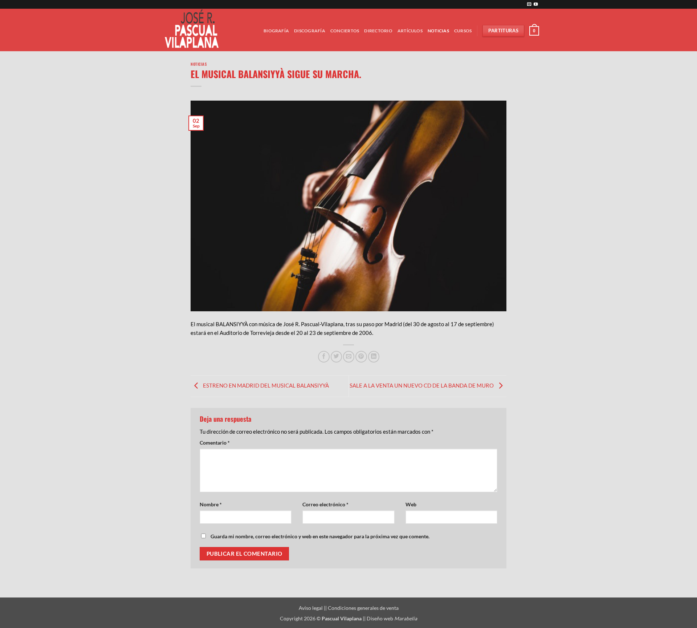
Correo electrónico (325, 504)
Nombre (211, 504)
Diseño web (392, 618)
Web (410, 504)
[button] (534, 31)
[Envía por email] (348, 356)
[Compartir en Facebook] (323, 356)
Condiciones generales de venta (363, 608)
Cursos (463, 30)
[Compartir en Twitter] (336, 356)
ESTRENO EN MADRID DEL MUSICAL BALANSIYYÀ (265, 385)
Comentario (215, 442)
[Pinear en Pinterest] (361, 356)
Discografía (309, 30)
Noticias (438, 30)
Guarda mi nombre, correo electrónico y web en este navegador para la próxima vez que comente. (320, 536)
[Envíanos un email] (529, 4)
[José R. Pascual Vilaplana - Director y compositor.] (194, 30)
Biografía (276, 30)
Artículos (410, 30)
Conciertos (344, 30)
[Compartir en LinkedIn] (373, 356)
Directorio (378, 30)
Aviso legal (311, 608)
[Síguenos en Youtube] (536, 4)
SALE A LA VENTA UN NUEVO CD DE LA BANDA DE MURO (422, 385)
